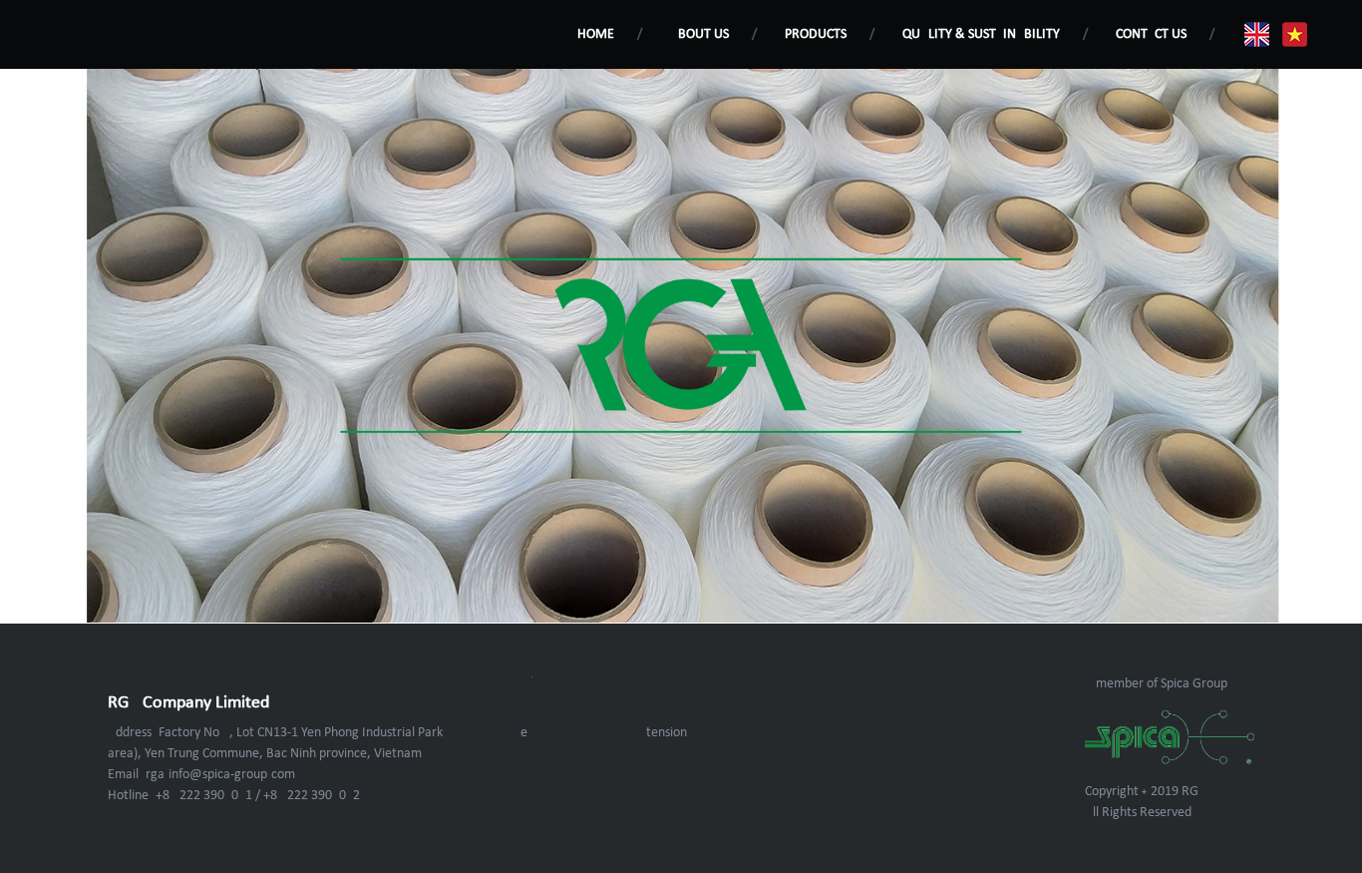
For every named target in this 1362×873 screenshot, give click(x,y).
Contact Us (1151, 34)
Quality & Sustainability (981, 34)
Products (816, 34)
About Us (699, 34)
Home (595, 34)
